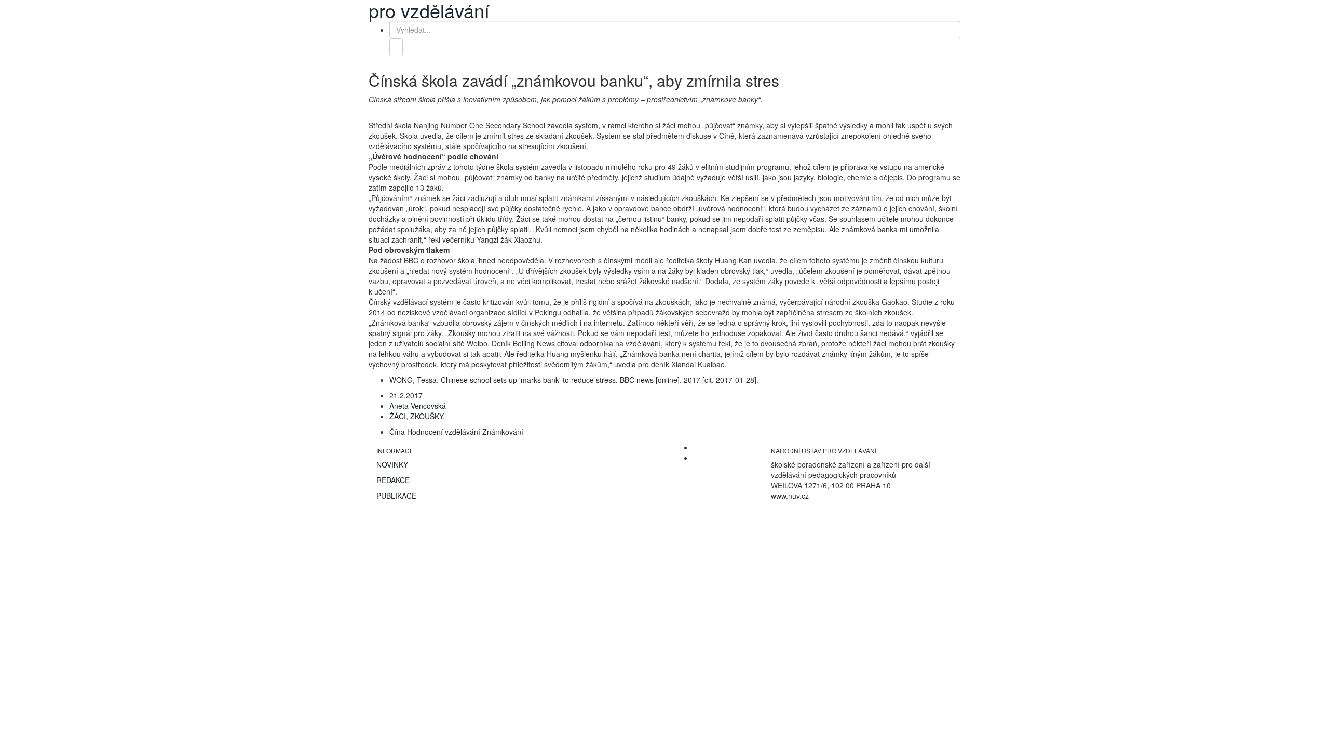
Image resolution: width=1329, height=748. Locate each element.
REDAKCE (393, 480)
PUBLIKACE (396, 495)
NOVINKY (392, 464)
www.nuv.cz (790, 495)
